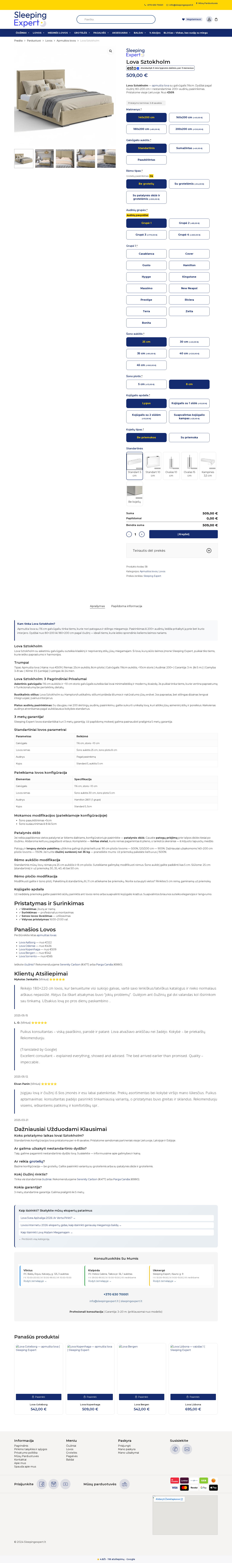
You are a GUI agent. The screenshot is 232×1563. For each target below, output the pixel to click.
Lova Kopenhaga (29, 949)
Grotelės (71, 1452)
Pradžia (18, 40)
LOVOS (37, 32)
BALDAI (138, 32)
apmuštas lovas (46, 935)
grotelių (36, 1161)
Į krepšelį (183, 534)
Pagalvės (71, 1456)
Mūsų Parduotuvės (26, 1456)
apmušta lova (160, 85)
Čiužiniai (71, 1445)
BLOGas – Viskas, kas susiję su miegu (186, 32)
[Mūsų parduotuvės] (124, 1484)
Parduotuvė (34, 40)
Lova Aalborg (27, 942)
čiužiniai (46, 1179)
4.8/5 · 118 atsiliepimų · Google (116, 1559)
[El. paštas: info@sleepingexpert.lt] (187, 1449)
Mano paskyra (126, 1449)
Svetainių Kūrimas (206, 1541)
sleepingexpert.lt (131, 1301)
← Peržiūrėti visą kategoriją (34, 1239)
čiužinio (28, 964)
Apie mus (20, 1463)
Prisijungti (124, 1445)
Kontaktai (20, 1459)
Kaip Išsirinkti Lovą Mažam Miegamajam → (47, 1232)
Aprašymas (97, 606)
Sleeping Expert (152, 576)
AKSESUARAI (120, 32)
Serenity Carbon (70, 964)
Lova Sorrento (28, 956)
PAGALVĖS (99, 32)
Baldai (70, 1459)
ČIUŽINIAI (21, 32)
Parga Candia (104, 964)
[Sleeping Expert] (138, 53)
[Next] (111, 158)
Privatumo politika (25, 1452)
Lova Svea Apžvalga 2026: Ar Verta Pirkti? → (48, 1217)
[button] (110, 51)
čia (151, 176)
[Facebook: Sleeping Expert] (42, 1484)
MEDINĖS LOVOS (58, 32)
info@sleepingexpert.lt (104, 1301)
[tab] (97, 606)
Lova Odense (27, 945)
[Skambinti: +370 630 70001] (175, 1449)
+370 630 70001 (116, 1294)
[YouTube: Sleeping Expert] (65, 1484)
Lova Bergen (27, 952)
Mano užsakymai (128, 1452)
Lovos (48, 40)
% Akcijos (155, 32)
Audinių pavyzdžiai (137, 215)
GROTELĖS (80, 32)
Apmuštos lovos (66, 40)
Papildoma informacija (126, 606)
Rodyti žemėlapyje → (35, 1281)
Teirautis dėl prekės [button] (149, 550)
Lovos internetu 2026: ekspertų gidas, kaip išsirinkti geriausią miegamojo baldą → (71, 1225)
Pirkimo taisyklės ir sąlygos (30, 1449)
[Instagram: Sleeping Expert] (53, 1484)
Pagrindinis (21, 1445)
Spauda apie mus (25, 1466)
